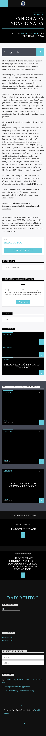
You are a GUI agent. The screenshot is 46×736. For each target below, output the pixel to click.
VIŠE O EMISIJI (23, 302)
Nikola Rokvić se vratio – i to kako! (23, 366)
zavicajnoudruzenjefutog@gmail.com (17, 687)
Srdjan (6, 421)
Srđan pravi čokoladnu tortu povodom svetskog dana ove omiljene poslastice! (23, 564)
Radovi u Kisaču (23, 529)
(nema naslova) (7, 637)
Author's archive (23, 250)
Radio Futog (30, 33)
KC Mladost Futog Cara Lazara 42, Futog (20, 691)
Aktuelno (38, 15)
